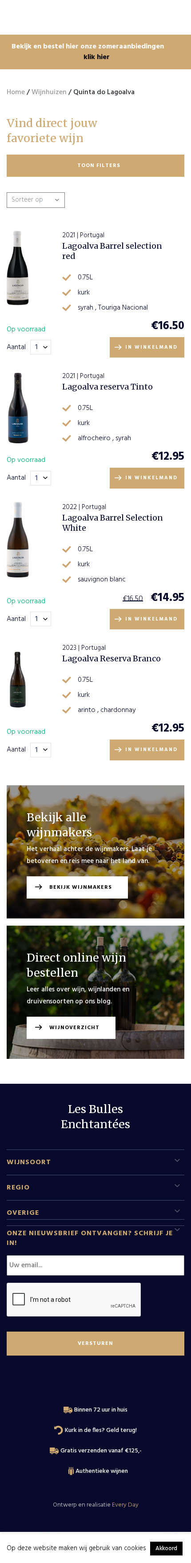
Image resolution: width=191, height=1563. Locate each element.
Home (16, 92)
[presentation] (74, 1300)
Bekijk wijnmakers (80, 887)
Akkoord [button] (166, 1548)
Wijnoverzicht (74, 1027)
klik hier (97, 57)
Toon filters (98, 165)
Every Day (125, 1505)
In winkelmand (151, 347)
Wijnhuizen (49, 92)
